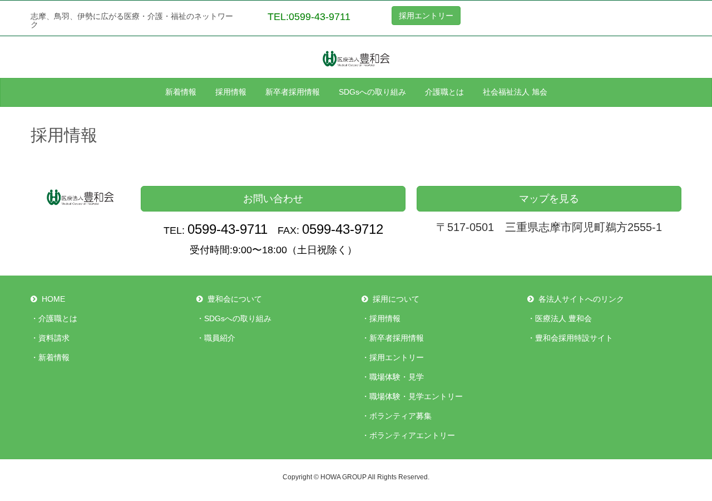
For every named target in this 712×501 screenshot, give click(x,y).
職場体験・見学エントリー (416, 396)
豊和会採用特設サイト (574, 337)
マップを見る (549, 198)
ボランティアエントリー (412, 435)
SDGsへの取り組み (237, 318)
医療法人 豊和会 (563, 318)
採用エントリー (426, 15)
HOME (53, 298)
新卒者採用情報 (396, 337)
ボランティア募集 (400, 415)
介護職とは (57, 318)
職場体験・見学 (396, 376)
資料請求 (54, 337)
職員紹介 (219, 337)
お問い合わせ (273, 198)
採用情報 (384, 318)
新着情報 (54, 357)
